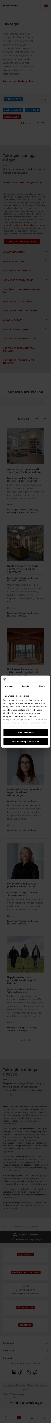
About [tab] (42, 686)
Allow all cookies (26, 732)
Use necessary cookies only (25, 741)
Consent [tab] (9, 686)
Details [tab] (25, 686)
